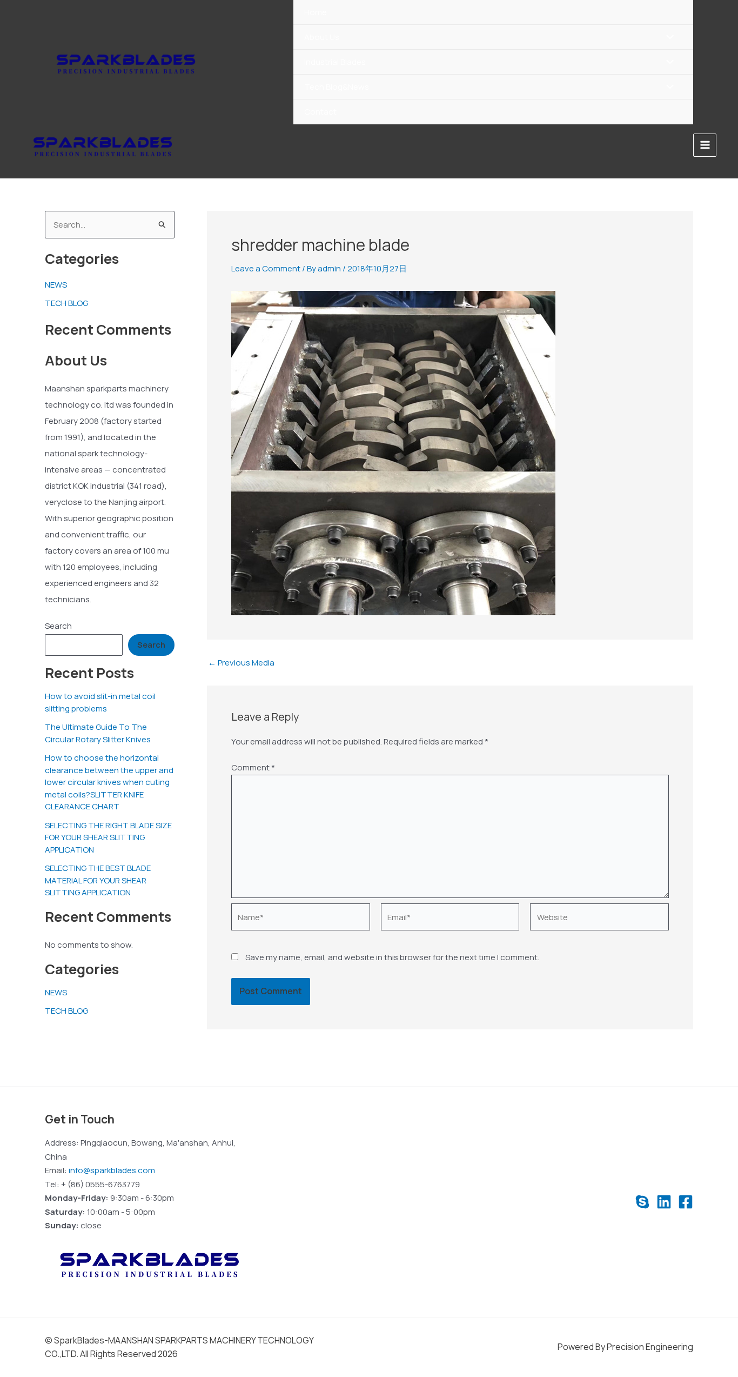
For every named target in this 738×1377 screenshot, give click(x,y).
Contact (320, 111)
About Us (321, 37)
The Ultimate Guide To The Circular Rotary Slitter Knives (98, 734)
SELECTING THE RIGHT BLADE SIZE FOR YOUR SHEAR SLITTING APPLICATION (108, 837)
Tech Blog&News (336, 86)
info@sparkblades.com (112, 1170)
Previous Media (241, 662)
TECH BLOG (66, 303)
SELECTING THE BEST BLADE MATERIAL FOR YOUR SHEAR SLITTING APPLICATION (98, 881)
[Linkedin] (664, 1201)
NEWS (56, 284)
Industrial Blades (335, 62)
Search (58, 625)
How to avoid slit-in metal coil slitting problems (100, 703)
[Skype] (642, 1201)
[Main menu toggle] (704, 145)
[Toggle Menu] (667, 37)
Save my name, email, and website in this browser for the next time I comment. (392, 957)
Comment (253, 767)
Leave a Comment (265, 268)
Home (315, 12)
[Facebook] (685, 1201)
